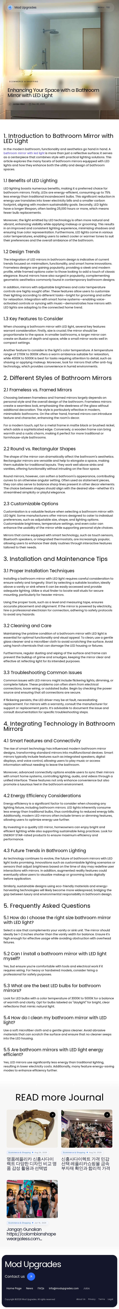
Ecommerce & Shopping (23, 81)
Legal (110, 1299)
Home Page (14, 1288)
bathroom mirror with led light (24, 153)
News (29, 1288)
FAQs (41, 1288)
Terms (101, 1299)
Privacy (91, 1299)
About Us (80, 1299)
